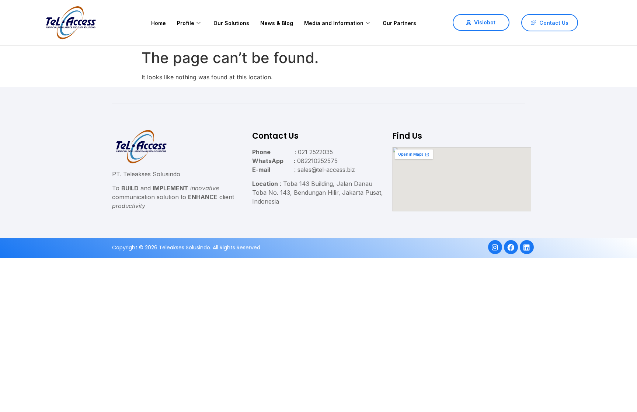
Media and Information (333, 23)
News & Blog (276, 23)
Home (158, 23)
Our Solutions (231, 23)
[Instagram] (495, 247)
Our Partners (399, 23)
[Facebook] (511, 247)
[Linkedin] (526, 247)
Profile (185, 23)
